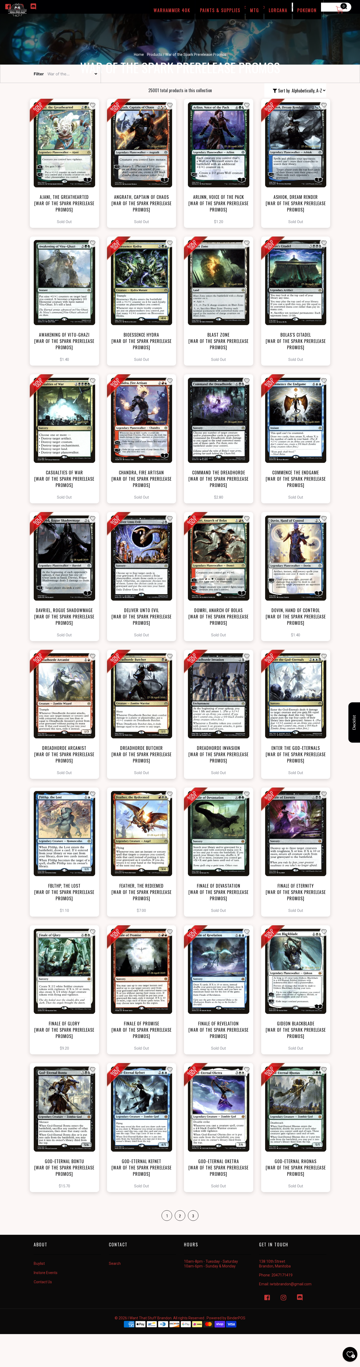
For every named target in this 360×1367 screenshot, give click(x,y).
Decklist (354, 722)
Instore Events (45, 1273)
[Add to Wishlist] (92, 105)
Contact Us (43, 1282)
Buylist (39, 1263)
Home (139, 54)
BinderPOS (236, 1318)
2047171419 (282, 1275)
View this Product (66, 163)
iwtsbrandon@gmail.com (291, 1284)
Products (154, 54)
